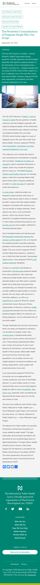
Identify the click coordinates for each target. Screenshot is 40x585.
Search (27, 3)
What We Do (20, 525)
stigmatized (11, 146)
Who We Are (20, 521)
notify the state (18, 184)
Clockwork (32, 575)
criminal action (8, 335)
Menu (34, 3)
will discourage (18, 271)
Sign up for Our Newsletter (20, 552)
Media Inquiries (20, 531)
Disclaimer (15, 564)
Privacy (24, 564)
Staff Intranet (20, 538)
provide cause (7, 225)
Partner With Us (20, 535)
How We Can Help (20, 528)
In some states (8, 192)
